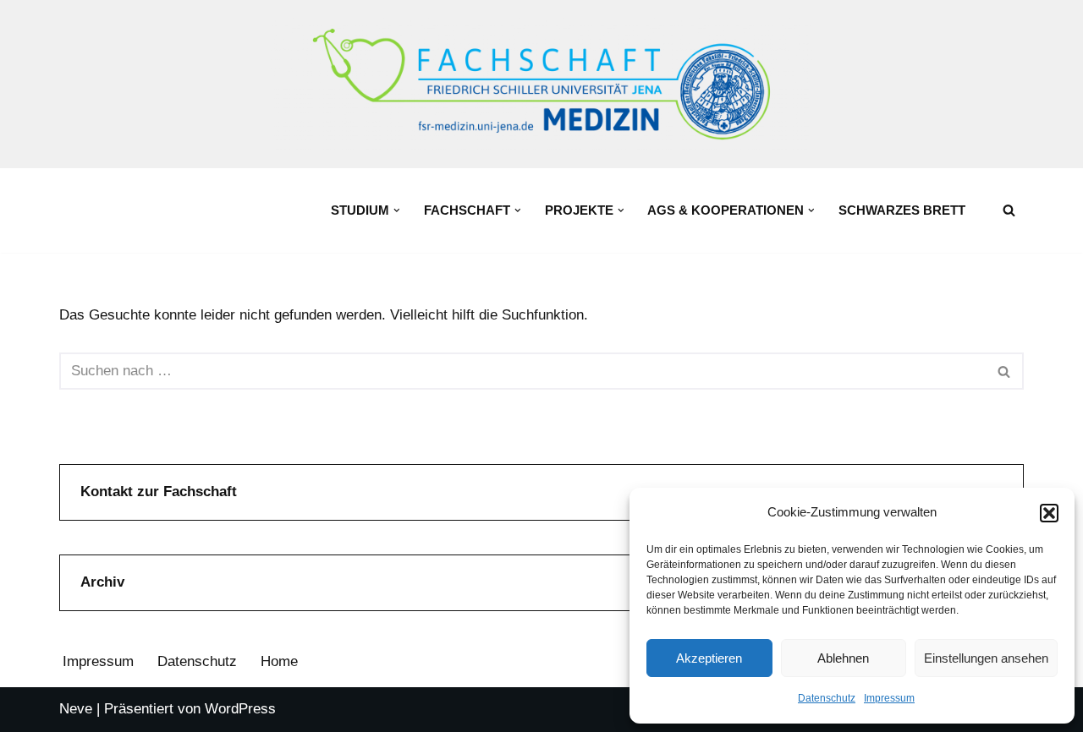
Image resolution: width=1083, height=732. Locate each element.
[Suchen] (1009, 210)
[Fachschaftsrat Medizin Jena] (541, 84)
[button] (1049, 513)
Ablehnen (843, 658)
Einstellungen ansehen (986, 658)
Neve (75, 709)
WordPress (240, 709)
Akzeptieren (709, 658)
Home (279, 661)
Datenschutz (826, 698)
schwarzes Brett (901, 210)
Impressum (889, 698)
